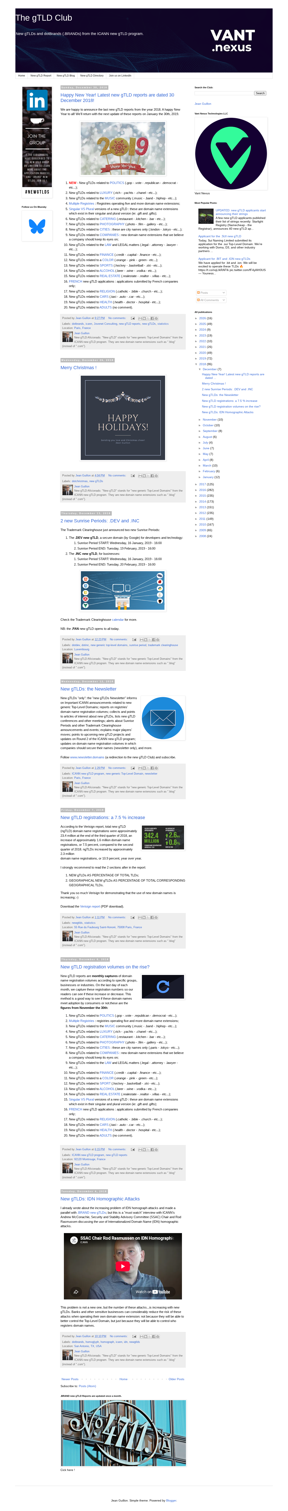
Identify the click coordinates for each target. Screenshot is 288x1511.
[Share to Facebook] (152, 318)
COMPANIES (109, 235)
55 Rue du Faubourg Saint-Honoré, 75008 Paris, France (108, 927)
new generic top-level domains (109, 645)
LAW (108, 245)
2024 (203, 329)
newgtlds (77, 922)
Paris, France (82, 328)
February (209, 471)
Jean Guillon (203, 103)
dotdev (76, 645)
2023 (203, 335)
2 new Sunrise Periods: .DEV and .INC (100, 520)
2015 (203, 495)
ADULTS (106, 307)
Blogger (171, 1500)
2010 (203, 524)
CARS (104, 296)
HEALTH (106, 302)
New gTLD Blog (66, 75)
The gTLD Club (43, 17)
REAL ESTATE (110, 276)
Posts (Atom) (87, 1386)
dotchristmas (80, 481)
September (210, 431)
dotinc (85, 645)
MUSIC (110, 198)
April (206, 459)
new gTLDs (149, 323)
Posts (204, 292)
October (208, 425)
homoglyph (92, 1342)
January (208, 477)
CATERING (108, 219)
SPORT (105, 1083)
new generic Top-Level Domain (124, 773)
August (208, 436)
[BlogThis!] (144, 318)
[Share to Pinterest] (156, 318)
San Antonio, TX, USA (88, 1346)
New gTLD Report (41, 75)
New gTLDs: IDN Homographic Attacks (100, 1198)
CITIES (105, 229)
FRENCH (75, 281)
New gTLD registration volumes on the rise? (105, 966)
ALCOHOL (107, 270)
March (207, 465)
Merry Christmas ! (79, 367)
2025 (203, 324)
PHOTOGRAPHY (112, 224)
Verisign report (90, 906)
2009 (203, 530)
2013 (203, 507)
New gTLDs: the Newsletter (88, 689)
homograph (107, 1342)
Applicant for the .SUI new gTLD (219, 236)
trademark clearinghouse (163, 645)
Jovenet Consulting (105, 323)
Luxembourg (81, 649)
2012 (203, 513)
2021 (203, 347)
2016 (203, 490)
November (210, 419)
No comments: (117, 318)
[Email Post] (133, 318)
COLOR (108, 260)
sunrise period (137, 645)
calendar (118, 619)
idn (126, 1342)
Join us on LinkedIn (120, 75)
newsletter (151, 773)
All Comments (209, 300)
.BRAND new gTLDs (91, 1212)
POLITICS (117, 183)
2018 (203, 364)
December (210, 369)
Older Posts (176, 1379)
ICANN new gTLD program (88, 773)
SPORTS (106, 265)
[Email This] (140, 318)
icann (89, 323)
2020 (203, 352)
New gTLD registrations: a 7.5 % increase (103, 817)
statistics (163, 323)
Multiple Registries (81, 203)
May (206, 454)
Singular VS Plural (81, 209)
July (206, 442)
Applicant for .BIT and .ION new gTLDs (224, 258)
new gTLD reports (129, 323)
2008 (203, 536)
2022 (203, 341)
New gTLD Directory (92, 75)
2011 (202, 518)
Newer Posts (70, 1379)
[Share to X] (148, 318)
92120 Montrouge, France (89, 1159)
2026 (203, 318)
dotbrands (78, 323)
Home (21, 75)
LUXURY (106, 192)
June (206, 448)
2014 (203, 501)
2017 (203, 484)
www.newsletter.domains (87, 757)
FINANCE (107, 254)
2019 (203, 358)
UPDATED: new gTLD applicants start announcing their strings (241, 212)
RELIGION (107, 291)
